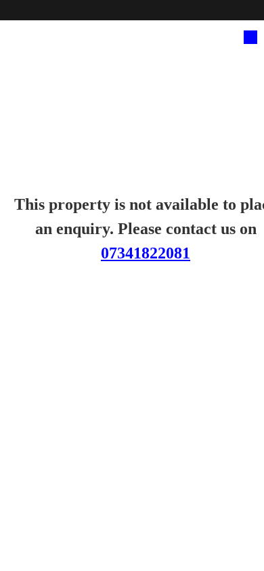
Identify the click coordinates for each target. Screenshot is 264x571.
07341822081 (145, 253)
